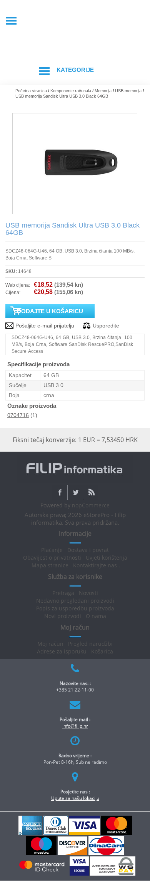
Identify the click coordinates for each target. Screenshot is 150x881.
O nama (96, 616)
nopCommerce (91, 505)
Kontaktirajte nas (95, 565)
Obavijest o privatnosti (52, 557)
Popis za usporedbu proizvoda (75, 608)
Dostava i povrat (88, 550)
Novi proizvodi (62, 616)
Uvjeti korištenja (106, 557)
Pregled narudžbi (90, 643)
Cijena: (12, 292)
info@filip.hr (75, 726)
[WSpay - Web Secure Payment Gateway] (112, 874)
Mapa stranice (50, 565)
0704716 (18, 415)
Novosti (88, 593)
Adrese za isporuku (62, 651)
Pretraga (63, 593)
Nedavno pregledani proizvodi (75, 600)
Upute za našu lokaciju (75, 798)
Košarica (102, 651)
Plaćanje (52, 550)
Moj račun (50, 643)
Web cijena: (17, 285)
